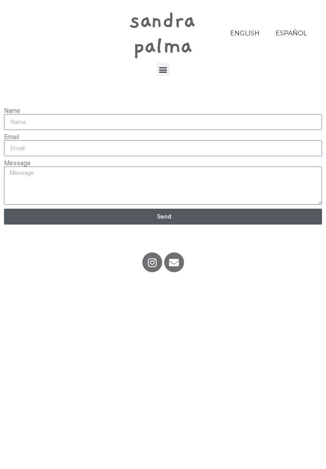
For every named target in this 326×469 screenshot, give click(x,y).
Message (17, 163)
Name (12, 111)
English (245, 33)
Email (11, 137)
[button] (163, 69)
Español (291, 33)
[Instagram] (152, 262)
